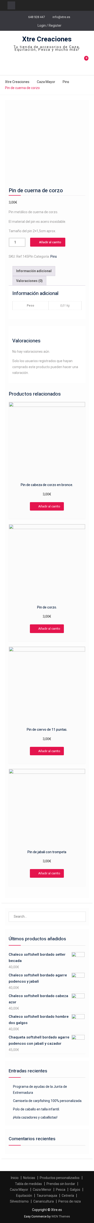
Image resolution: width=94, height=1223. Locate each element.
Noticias (29, 1177)
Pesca (60, 1189)
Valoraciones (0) (29, 281)
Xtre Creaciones (47, 39)
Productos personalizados (60, 1177)
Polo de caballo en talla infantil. (36, 1109)
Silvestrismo (19, 1201)
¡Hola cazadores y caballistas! (35, 1117)
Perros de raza (69, 1201)
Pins (66, 82)
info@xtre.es (61, 17)
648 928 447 (36, 17)
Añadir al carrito (50, 242)
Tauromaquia (47, 1195)
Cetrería (68, 1195)
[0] (84, 64)
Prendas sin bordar (61, 1183)
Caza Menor (42, 1189)
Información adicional (34, 271)
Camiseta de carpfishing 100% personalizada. (47, 1101)
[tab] (34, 271)
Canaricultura (43, 1201)
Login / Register (49, 25)
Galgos (75, 1189)
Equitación (24, 1195)
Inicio (15, 1177)
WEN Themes (60, 1216)
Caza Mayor (46, 82)
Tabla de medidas (28, 1183)
